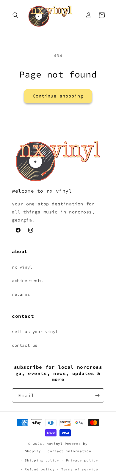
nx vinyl (22, 267)
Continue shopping (58, 96)
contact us (24, 345)
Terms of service (79, 469)
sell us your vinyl (35, 331)
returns (21, 294)
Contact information (69, 451)
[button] (15, 15)
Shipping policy (42, 460)
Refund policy (39, 469)
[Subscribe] (97, 395)
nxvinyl (55, 444)
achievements (27, 280)
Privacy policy (82, 460)
